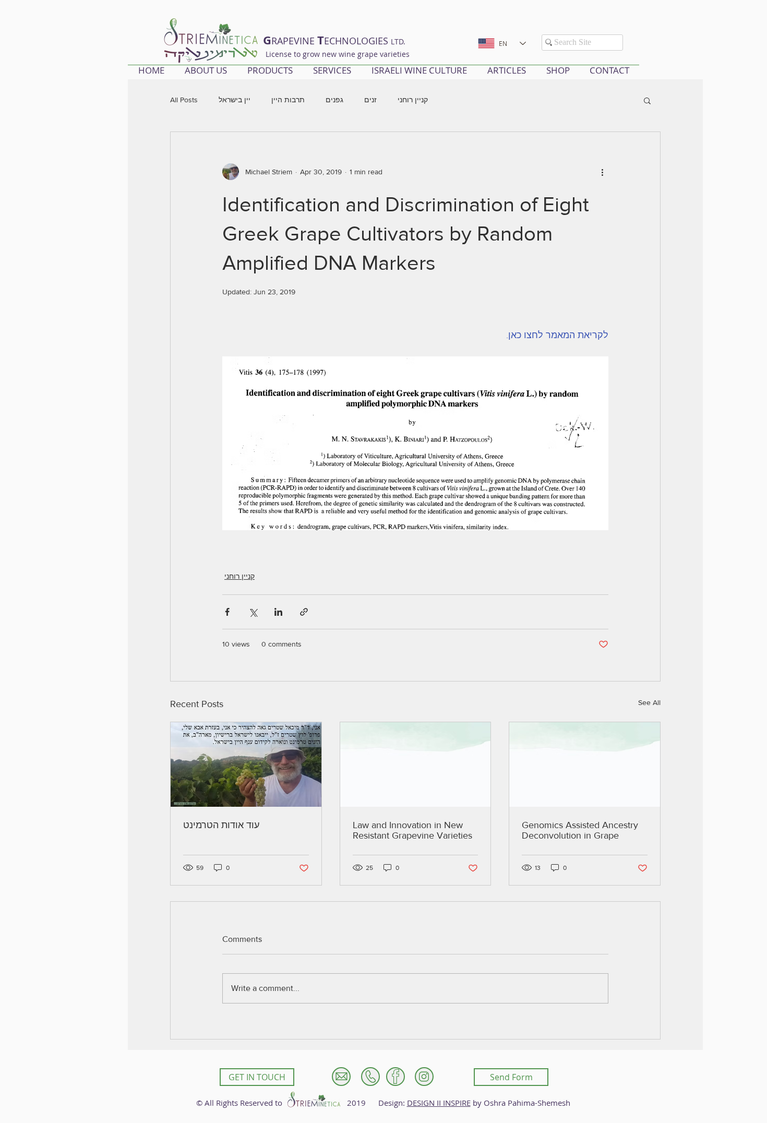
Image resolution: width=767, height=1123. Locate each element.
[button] (647, 100)
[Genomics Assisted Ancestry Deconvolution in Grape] (584, 764)
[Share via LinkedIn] (278, 612)
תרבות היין (288, 99)
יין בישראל (234, 99)
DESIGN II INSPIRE (439, 1102)
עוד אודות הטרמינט (221, 825)
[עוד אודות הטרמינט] (246, 764)
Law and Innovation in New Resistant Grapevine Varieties (412, 830)
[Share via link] (304, 612)
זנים (370, 99)
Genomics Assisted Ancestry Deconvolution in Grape (580, 830)
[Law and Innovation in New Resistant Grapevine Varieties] (415, 764)
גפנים (334, 99)
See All (649, 702)
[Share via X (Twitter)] (253, 612)
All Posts (184, 99)
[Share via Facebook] (227, 612)
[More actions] (602, 171)
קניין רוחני (413, 99)
